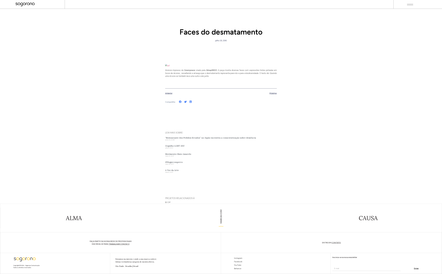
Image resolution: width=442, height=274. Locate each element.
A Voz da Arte (172, 170)
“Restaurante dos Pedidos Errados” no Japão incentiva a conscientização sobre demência (210, 137)
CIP (168, 202)
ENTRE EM (331, 242)
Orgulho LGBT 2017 (175, 146)
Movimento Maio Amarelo (178, 154)
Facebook (238, 261)
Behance (237, 268)
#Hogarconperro (174, 162)
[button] (180, 102)
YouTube (237, 265)
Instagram (238, 258)
